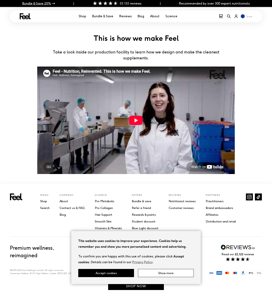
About (154, 16)
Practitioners (215, 201)
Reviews (125, 16)
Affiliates (212, 215)
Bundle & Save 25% (36, 3)
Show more (166, 273)
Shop (82, 16)
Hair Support (103, 215)
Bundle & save (141, 201)
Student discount (144, 221)
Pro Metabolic (104, 201)
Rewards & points (144, 215)
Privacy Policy (142, 262)
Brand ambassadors (219, 208)
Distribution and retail (221, 221)
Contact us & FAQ (72, 208)
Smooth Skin (103, 221)
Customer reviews (181, 208)
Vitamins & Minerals (108, 228)
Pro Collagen (104, 208)
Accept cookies (106, 273)
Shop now (136, 286)
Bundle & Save (102, 16)
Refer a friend (141, 208)
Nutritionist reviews (182, 201)
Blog (141, 16)
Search (45, 208)
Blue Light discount (145, 228)
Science (171, 16)
